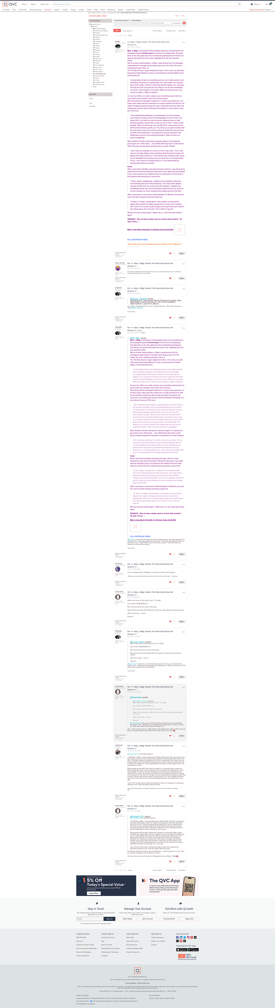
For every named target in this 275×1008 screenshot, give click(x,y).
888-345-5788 (81, 937)
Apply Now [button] (189, 919)
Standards (92, 106)
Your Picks (6, 10)
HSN (128, 979)
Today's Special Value (101, 35)
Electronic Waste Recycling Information (125, 1001)
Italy (157, 998)
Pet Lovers (98, 69)
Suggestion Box (100, 82)
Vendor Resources (157, 937)
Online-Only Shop (35, 10)
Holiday (97, 54)
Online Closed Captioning (113, 998)
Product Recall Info (82, 956)
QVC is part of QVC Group (117, 979)
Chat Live (79, 941)
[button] (252, 4)
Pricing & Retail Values (97, 998)
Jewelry (81, 10)
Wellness (98, 61)
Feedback (104, 956)
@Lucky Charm (137, 641)
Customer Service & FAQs (85, 945)
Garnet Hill (153, 979)
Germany (152, 998)
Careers (154, 945)
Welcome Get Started (101, 31)
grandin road (161, 979)
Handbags (98, 41)
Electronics (111, 10)
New (14, 10)
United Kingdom (170, 998)
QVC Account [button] (147, 919)
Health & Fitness (143, 10)
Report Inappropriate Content (120, 253)
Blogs (94, 86)
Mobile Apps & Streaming (109, 952)
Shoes (89, 10)
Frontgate (145, 979)
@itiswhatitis (136, 697)
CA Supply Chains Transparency (102, 1001)
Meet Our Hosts (106, 945)
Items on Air (45, 4)
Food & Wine (130, 10)
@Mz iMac (135, 338)
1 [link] (115, 36)
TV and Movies (99, 65)
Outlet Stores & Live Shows (110, 948)
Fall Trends (22, 10)
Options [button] (184, 42)
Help (183, 15)
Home (103, 10)
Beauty (73, 10)
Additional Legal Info (129, 998)
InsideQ (97, 33)
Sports (97, 63)
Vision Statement (81, 1004)
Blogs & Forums (96, 13)
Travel (97, 78)
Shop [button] (24, 4)
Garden (57, 10)
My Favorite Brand (100, 28)
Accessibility (91, 1004)
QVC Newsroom (131, 945)
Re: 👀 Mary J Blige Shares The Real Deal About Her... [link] (132, 12)
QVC (89, 13)
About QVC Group (132, 941)
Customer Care (99, 84)
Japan (162, 998)
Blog (102, 941)
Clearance (47, 10)
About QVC (130, 937)
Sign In (177, 15)
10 (121, 863)
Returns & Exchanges (83, 952)
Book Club (98, 67)
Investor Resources (133, 952)
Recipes (97, 50)
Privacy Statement (130, 983)
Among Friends (99, 76)
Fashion (65, 10)
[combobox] (145, 4)
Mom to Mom (99, 71)
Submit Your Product (158, 941)
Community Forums (108, 937)
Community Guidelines (83, 998)
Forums (104, 13)
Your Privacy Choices (82, 1001)
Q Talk (97, 80)
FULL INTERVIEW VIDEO (137, 239)
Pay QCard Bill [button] (169, 919)
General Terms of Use (143, 983)
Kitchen (120, 10)
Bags (96, 10)
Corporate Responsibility (134, 948)
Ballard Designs (136, 979)
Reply (182, 253)
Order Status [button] (127, 919)
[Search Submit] (240, 4)
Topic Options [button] (127, 31)
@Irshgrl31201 (137, 816)
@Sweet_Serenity (138, 298)
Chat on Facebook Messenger (86, 948)
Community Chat (111, 13)
